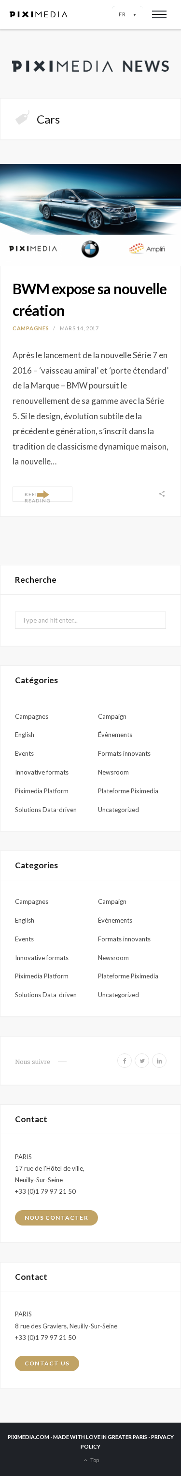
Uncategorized (118, 809)
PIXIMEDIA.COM (28, 1437)
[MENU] (159, 14)
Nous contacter (56, 1217)
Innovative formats (42, 772)
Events (24, 753)
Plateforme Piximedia (128, 791)
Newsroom (113, 772)
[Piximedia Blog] (90, 63)
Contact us (47, 1363)
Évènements (115, 734)
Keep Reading (38, 496)
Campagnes (31, 328)
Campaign (112, 716)
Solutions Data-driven (46, 809)
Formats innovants (124, 753)
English (24, 734)
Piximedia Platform (42, 791)
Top (94, 1459)
